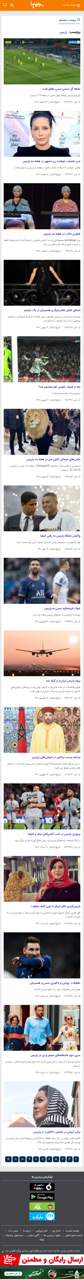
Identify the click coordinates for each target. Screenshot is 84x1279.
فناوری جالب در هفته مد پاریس (61, 234)
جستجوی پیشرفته (14, 1235)
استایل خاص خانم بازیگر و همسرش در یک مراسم (52, 310)
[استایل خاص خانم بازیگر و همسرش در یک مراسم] (42, 283)
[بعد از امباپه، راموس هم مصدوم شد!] (42, 359)
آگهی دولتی (33, 1235)
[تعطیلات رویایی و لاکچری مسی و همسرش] (42, 955)
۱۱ (15, 1159)
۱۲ (8, 1159)
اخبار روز (56, 1231)
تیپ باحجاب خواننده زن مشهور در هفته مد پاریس (51, 161)
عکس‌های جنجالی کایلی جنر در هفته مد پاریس (53, 459)
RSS (42, 1240)
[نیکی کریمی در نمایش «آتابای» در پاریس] (42, 1104)
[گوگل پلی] (42, 1197)
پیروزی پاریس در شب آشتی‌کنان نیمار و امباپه (54, 834)
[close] (3, 1251)
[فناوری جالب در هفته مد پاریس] (42, 206)
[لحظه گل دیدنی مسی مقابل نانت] (42, 61)
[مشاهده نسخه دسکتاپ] (5, 5)
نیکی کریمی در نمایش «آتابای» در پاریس (56, 1132)
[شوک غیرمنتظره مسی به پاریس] (42, 581)
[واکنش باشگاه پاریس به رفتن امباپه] (42, 508)
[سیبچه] (42, 1188)
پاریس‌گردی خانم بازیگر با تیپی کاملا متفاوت (55, 906)
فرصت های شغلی (73, 1235)
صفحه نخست (72, 1231)
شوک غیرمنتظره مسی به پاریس (62, 608)
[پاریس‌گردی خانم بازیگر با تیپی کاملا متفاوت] (42, 879)
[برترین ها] (37, 5)
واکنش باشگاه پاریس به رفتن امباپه (60, 536)
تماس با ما (13, 1231)
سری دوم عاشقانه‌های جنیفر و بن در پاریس (55, 1055)
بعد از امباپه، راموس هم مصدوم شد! (59, 387)
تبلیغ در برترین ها (52, 1235)
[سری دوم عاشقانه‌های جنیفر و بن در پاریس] (42, 1028)
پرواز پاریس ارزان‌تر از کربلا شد (63, 681)
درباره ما (27, 1231)
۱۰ (22, 1159)
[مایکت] (42, 1217)
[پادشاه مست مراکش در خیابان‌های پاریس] (42, 730)
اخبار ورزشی (42, 1231)
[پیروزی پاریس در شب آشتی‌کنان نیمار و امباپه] (42, 806)
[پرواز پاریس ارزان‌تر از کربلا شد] (42, 653)
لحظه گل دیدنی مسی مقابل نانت (61, 89)
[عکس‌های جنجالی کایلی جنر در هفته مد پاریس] (42, 432)
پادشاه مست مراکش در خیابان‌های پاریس (56, 757)
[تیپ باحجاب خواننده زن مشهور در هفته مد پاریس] (42, 134)
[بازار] (42, 1207)
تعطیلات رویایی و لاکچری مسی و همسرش (55, 983)
